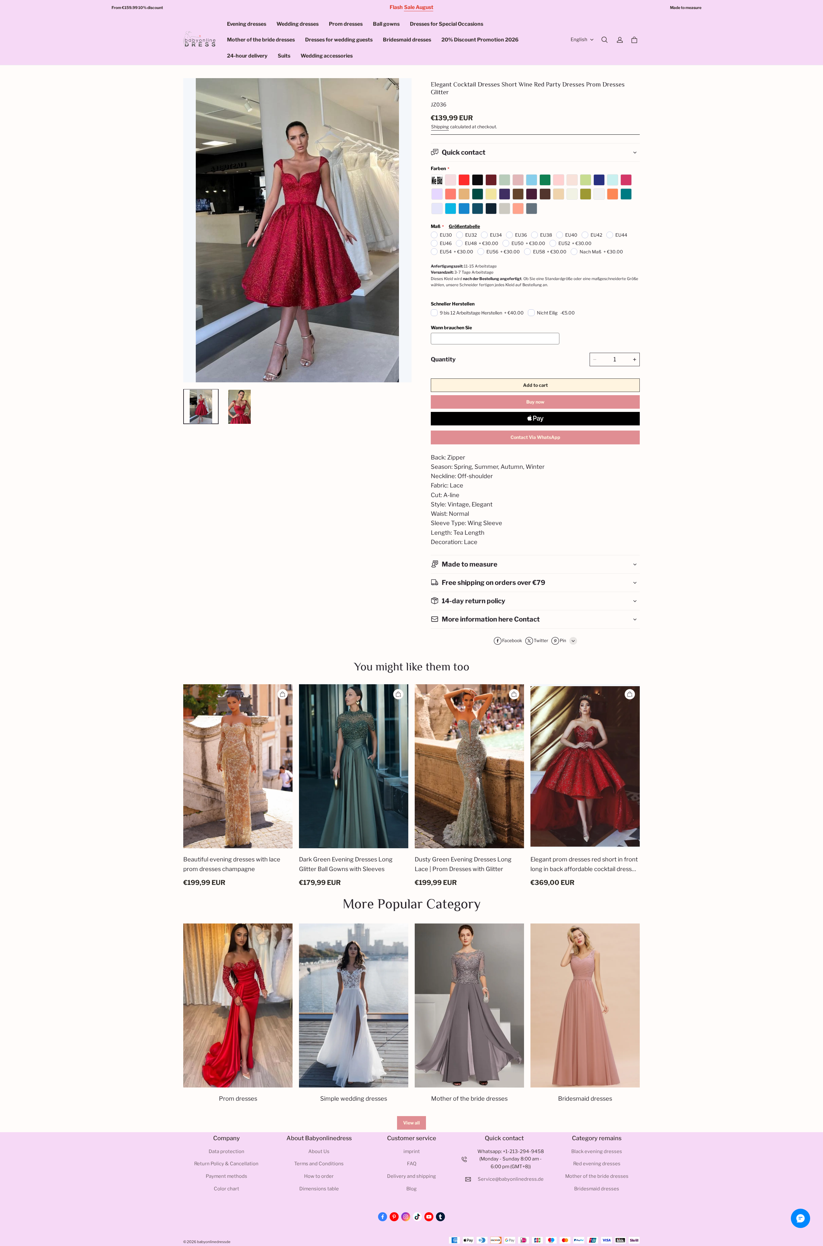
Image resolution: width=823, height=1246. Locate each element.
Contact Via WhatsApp (535, 437)
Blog (411, 1189)
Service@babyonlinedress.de (511, 1179)
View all (411, 1122)
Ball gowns (386, 24)
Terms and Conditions (319, 1164)
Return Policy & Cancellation (226, 1164)
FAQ (411, 1164)
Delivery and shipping (411, 1176)
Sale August (418, 7)
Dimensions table (319, 1189)
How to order (319, 1176)
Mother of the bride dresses (261, 40)
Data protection (226, 1151)
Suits (284, 56)
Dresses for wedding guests (339, 40)
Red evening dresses (596, 1164)
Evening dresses (246, 24)
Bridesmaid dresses (407, 40)
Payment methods (226, 1176)
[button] (604, 39)
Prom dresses (346, 24)
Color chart (226, 1189)
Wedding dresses (297, 24)
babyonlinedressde (214, 1242)
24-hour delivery (247, 56)
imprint (411, 1151)
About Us (319, 1151)
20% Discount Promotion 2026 (480, 40)
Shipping (440, 126)
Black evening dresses (596, 1151)
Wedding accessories (327, 56)
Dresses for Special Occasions (446, 24)
